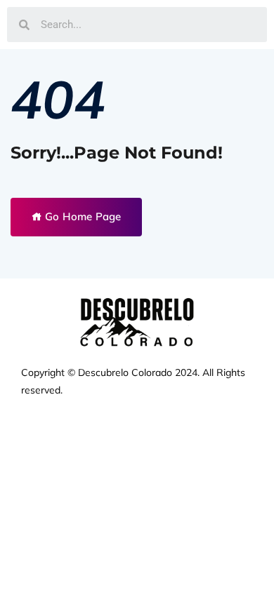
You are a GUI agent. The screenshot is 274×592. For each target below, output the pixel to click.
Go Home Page (81, 216)
